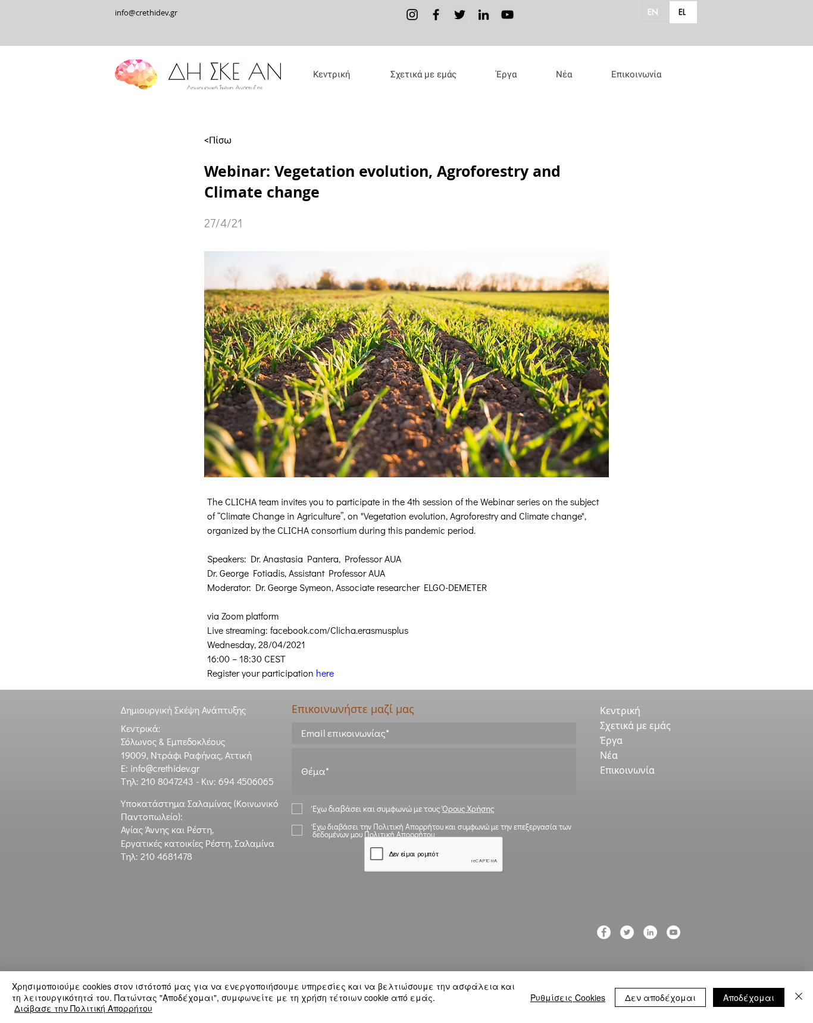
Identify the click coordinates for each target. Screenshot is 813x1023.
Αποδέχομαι (748, 997)
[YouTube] (507, 14)
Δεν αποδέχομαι (660, 997)
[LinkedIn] (483, 14)
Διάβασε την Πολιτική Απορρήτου (83, 1008)
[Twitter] (459, 14)
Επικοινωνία (627, 770)
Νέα (609, 755)
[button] (423, 74)
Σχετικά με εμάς (635, 725)
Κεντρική (620, 710)
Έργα (611, 740)
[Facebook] (436, 14)
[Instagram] (412, 14)
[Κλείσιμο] (799, 997)
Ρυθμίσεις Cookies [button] (567, 997)
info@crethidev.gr (146, 12)
